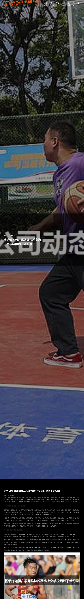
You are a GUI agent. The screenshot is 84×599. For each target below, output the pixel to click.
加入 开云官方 (76, 4)
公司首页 (45, 4)
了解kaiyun (51, 4)
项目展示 (57, 4)
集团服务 (68, 4)
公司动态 (63, 4)
